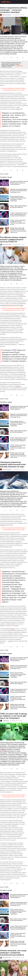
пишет (18, 109)
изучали (20, 294)
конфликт (12, 628)
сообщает (3, 525)
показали (18, 386)
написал (10, 641)
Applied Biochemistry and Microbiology (12, 305)
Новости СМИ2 (4, 174)
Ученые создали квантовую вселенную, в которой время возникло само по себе (14, 89)
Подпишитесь (19, 65)
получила (24, 163)
